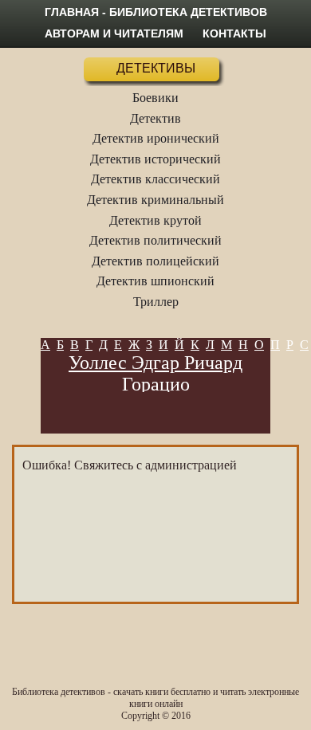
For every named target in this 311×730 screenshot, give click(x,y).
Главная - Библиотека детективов (156, 12)
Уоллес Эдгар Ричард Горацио (155, 373)
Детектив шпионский (155, 281)
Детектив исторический (155, 159)
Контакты (234, 33)
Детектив (155, 118)
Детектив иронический (156, 138)
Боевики (155, 97)
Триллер (156, 301)
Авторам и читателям (114, 33)
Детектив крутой (155, 220)
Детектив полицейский (155, 261)
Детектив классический (155, 179)
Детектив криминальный (155, 199)
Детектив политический (155, 240)
